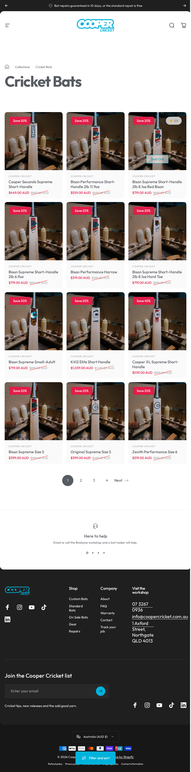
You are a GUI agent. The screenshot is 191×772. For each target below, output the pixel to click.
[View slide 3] (98, 553)
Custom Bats (78, 599)
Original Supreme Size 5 (91, 451)
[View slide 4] (104, 553)
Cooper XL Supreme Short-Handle (155, 364)
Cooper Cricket (20, 176)
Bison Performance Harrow (94, 271)
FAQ (103, 606)
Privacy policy (72, 763)
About (104, 599)
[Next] (184, 5)
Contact (106, 620)
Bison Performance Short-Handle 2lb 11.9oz (93, 184)
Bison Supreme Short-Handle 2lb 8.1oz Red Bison (157, 184)
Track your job (108, 629)
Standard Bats (76, 608)
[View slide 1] (87, 553)
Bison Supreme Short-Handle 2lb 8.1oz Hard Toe (157, 274)
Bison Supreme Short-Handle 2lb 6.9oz (33, 274)
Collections (22, 67)
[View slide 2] (93, 553)
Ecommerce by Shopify (118, 757)
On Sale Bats (78, 617)
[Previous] (6, 5)
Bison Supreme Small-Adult (32, 361)
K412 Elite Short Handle (90, 361)
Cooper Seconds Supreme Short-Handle (30, 184)
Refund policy (55, 763)
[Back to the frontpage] (7, 67)
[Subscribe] (100, 691)
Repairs (74, 631)
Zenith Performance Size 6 (154, 451)
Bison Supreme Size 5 (26, 451)
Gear (73, 624)
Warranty (107, 613)
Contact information (132, 763)
